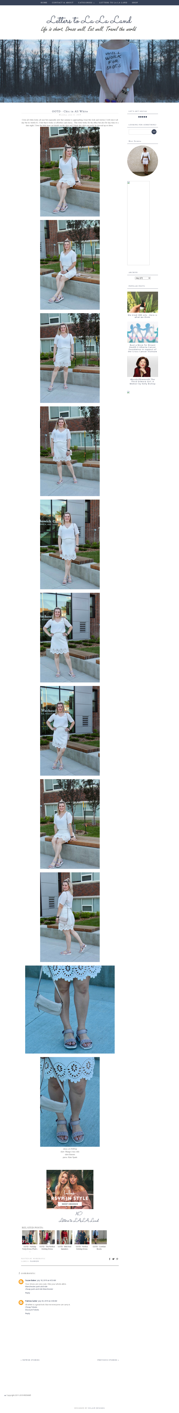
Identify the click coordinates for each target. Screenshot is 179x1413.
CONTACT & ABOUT (63, 2)
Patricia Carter (31, 1301)
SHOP (135, 2)
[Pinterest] (144, 117)
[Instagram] (142, 117)
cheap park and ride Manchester (39, 1289)
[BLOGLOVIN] (146, 117)
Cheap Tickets (31, 1307)
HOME (44, 2)
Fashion (34, 1261)
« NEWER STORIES (30, 1360)
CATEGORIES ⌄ (86, 2)
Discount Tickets (32, 1309)
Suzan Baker (30, 1280)
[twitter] (141, 117)
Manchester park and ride (36, 1286)
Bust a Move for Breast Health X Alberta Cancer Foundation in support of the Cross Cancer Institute (142, 348)
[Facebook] (139, 117)
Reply (27, 1293)
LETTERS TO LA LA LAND (113, 2)
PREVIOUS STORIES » (108, 1360)
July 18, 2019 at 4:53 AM (46, 1280)
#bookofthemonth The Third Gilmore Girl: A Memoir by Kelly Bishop (143, 381)
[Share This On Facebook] (109, 1260)
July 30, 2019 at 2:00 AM (47, 1301)
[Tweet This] (113, 1260)
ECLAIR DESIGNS (96, 1408)
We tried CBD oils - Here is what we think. (142, 316)
